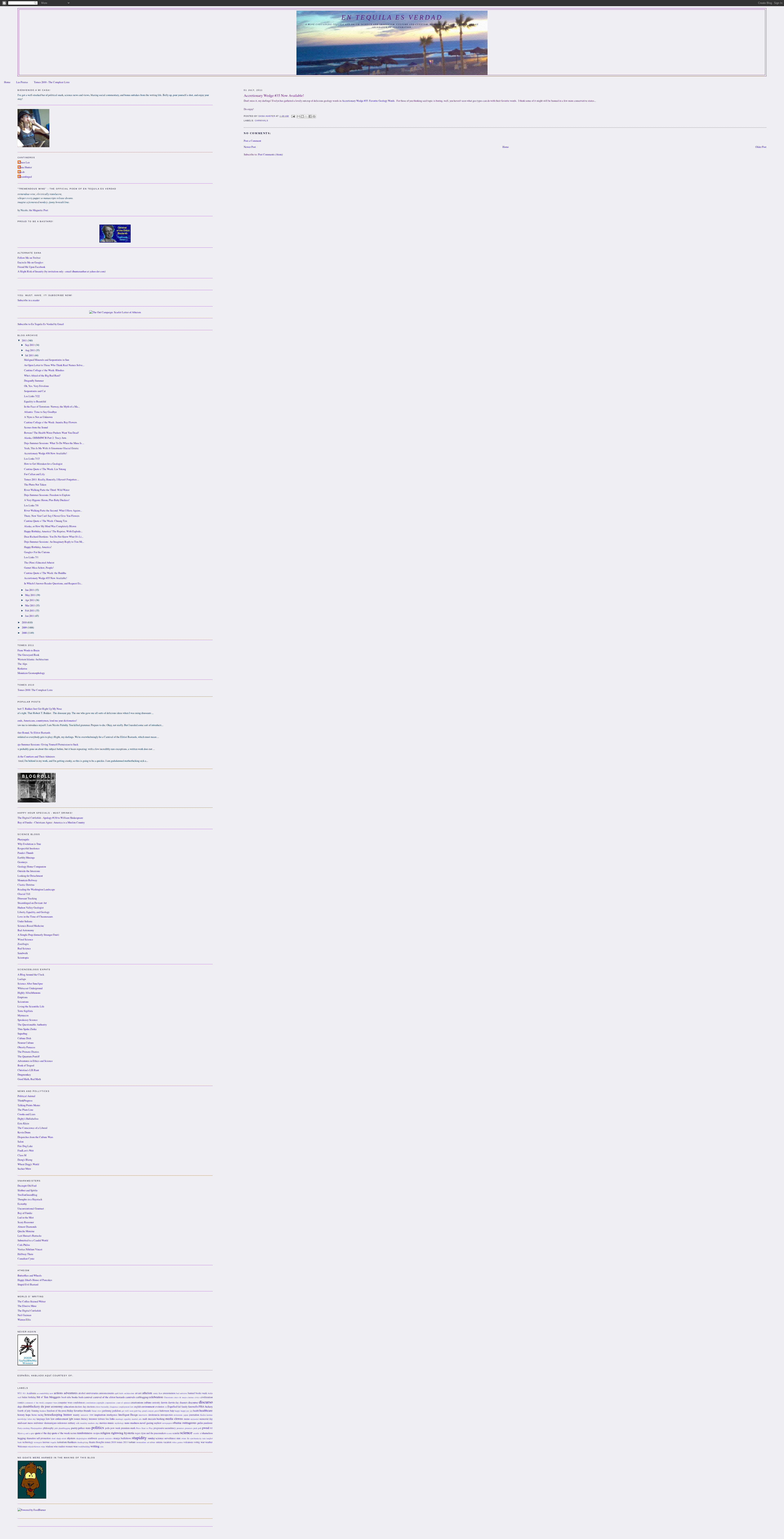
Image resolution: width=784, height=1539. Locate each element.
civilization (206, 1397)
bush (81, 1397)
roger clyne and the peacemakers (150, 1433)
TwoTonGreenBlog (27, 1195)
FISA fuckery (206, 1406)
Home (7, 82)
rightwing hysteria (122, 1433)
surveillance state (172, 1438)
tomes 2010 (110, 1442)
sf (200, 1433)
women (69, 1446)
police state (84, 1428)
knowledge (22, 1419)
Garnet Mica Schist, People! (39, 567)
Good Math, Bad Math (29, 1079)
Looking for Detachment (30, 876)
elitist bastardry (102, 1406)
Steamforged (25, 176)
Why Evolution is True (29, 844)
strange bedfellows (122, 1438)
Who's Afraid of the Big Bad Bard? (42, 375)
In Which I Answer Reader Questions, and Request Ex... (53, 583)
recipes (96, 1433)
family (185, 1406)
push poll (197, 1428)
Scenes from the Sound (36, 427)
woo (75, 1446)
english (137, 1406)
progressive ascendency (165, 1428)
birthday (32, 1397)
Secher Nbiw (24, 1168)
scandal (176, 1433)
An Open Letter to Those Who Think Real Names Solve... (54, 365)
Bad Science (24, 948)
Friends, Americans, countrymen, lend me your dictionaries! (45, 720)
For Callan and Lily (34, 474)
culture (147, 1402)
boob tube (66, 1397)
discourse (193, 1402)
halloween (164, 1410)
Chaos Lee (24, 162)
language (41, 1418)
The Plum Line (25, 1109)
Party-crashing (24, 1428)
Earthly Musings (26, 857)
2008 (24, 633)
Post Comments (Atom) (270, 154)
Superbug (22, 1033)
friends (87, 1410)
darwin (164, 1402)
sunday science (156, 1438)
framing (35, 1410)
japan (186, 1414)
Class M (22, 1155)
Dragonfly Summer (34, 380)
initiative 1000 (87, 1414)
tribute (152, 1442)
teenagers (38, 1442)
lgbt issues (74, 1419)
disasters (183, 1402)
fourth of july (24, 1410)
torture (132, 1442)
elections (91, 1406)
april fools (119, 1393)
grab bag (137, 1410)
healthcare (206, 1410)
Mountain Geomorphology (31, 673)
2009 (24, 627)
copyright (100, 1402)
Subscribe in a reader (28, 300)
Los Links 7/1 (31, 557)
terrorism (62, 1442)
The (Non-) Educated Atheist (39, 562)
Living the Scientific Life (31, 1006)
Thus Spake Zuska (27, 1029)
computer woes (65, 1402)
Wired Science (25, 939)
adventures (71, 1393)
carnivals (261, 120)
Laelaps (22, 979)
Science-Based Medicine (31, 926)
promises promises (185, 1428)
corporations (110, 1402)
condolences (79, 1402)
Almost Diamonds (27, 1226)
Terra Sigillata (25, 1011)
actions (58, 1393)
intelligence (112, 1414)
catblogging (142, 1397)
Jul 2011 (29, 355)
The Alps (22, 664)
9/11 (20, 1393)
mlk (77, 1423)
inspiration (100, 1415)
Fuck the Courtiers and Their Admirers (34, 756)
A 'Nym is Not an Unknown (38, 417)
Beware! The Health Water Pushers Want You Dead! (51, 432)
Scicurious (23, 1001)
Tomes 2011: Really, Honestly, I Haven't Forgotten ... (51, 479)
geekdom (116, 1410)
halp (172, 1410)
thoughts (100, 1442)
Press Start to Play (144, 1428)
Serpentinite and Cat (35, 391)
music (111, 1423)
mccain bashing (156, 1419)
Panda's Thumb (25, 853)
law (48, 1419)
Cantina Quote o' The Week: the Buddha (45, 573)
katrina (210, 1414)
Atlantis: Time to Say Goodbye (40, 412)
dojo (20, 1406)
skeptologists (81, 1438)
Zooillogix (23, 944)
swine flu (185, 1438)
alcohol (81, 1393)
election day (80, 1406)
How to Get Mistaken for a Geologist (43, 463)
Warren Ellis (24, 1319)
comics (21, 1402)
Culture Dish (24, 1038)
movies (103, 1423)
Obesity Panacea (26, 1047)
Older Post (760, 147)
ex (166, 1406)
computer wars (51, 1402)
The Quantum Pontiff (29, 1056)
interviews (143, 1414)
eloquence (114, 1406)
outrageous (189, 1423)
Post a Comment (252, 141)
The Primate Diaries (28, 1051)
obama (177, 1423)
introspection (166, 1414)
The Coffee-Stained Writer (32, 1301)
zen (101, 1446)
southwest (92, 1438)
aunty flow (157, 1393)
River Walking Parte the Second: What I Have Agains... (53, 510)
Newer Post (250, 147)
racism (73, 1433)
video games (177, 1442)
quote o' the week (61, 1433)
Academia (31, 1393)
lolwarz (101, 1418)
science (186, 1432)
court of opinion (123, 1402)
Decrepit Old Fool (27, 1185)
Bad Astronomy (26, 930)
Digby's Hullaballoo (28, 1118)
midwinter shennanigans (45, 1422)
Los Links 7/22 (32, 396)
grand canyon (148, 1410)
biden (24, 1397)
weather (209, 1442)
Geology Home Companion (32, 866)
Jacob (21, 172)
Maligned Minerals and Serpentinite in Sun (46, 360)
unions (159, 1442)
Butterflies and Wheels (30, 1275)
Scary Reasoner (26, 1222)
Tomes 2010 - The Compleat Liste (52, 82)
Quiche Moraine (26, 1231)
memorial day (206, 1418)
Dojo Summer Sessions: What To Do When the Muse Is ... (54, 443)
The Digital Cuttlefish (29, 1310)
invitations (178, 1414)
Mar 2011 (30, 605)
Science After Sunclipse (30, 983)
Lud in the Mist (26, 1217)
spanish (101, 1438)
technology (27, 1442)
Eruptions (23, 997)
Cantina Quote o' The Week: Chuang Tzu (45, 521)
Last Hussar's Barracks (29, 1235)
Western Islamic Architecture (33, 659)
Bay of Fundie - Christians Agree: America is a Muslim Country (51, 822)
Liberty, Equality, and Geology (33, 912)
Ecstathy (22, 1204)
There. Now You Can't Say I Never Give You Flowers (51, 516)
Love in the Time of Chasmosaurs (35, 916)
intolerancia (153, 1414)
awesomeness (169, 1393)
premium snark (128, 1428)
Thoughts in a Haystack (30, 1199)
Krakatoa (22, 668)
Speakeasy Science (28, 1020)
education (69, 1406)
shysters (71, 1438)
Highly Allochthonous (29, 992)
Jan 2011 (30, 616)
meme (187, 1418)
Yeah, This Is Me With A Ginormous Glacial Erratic (51, 448)
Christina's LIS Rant (28, 1070)
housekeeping (53, 1414)
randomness (84, 1433)
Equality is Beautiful (35, 401)
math (145, 1418)
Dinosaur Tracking (27, 898)
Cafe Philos (24, 1245)
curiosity (156, 1402)
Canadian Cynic (26, 1258)
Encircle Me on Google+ (30, 262)
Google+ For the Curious (37, 552)
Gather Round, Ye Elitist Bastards (32, 732)
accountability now (45, 1393)
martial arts (137, 1419)
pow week (115, 1428)
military (71, 1422)
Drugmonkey (24, 1074)
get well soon (127, 1410)
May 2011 (30, 595)
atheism (147, 1393)
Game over (96, 1410)
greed (156, 1410)
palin (200, 1423)
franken (43, 1410)
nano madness (132, 1423)
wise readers (59, 1446)
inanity (76, 1414)
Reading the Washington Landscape (36, 889)
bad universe (181, 1393)
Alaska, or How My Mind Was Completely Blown (50, 526)
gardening (106, 1410)
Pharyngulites (36, 1428)
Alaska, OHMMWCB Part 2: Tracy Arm (45, 438)
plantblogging (64, 1428)
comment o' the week (34, 1402)
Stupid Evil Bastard (28, 1284)
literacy (84, 1418)
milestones (62, 1422)
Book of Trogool (26, 1065)
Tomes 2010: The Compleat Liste (35, 690)
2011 (24, 340)
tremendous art (142, 1442)
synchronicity (196, 1438)
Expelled (172, 1406)
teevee (46, 1442)
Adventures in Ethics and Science (35, 1061)
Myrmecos (23, 1015)
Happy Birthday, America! (38, 547)
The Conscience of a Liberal (32, 1128)
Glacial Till (24, 894)
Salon (20, 1141)
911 (24, 1393)
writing (94, 1446)
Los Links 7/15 (32, 458)
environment (148, 1406)
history (21, 1415)
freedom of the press (56, 1410)
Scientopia (23, 957)
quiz (32, 1433)
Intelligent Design (128, 1415)
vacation (167, 1442)
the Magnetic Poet (38, 210)
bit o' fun (42, 1397)
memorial (194, 1419)
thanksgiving (82, 1442)
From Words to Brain (28, 650)
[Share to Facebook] (310, 116)
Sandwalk (23, 953)
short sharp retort (58, 1438)
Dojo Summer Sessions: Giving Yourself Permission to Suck (47, 744)
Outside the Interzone (29, 871)
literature (93, 1418)
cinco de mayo (180, 1397)
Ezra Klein (23, 1123)
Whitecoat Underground (30, 988)
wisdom (49, 1446)
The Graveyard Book (28, 655)
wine (43, 1446)
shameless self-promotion (39, 1438)
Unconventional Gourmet (31, 1208)
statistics (108, 1438)
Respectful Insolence (29, 848)
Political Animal (26, 1096)
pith (56, 1428)
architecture (129, 1393)
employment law (126, 1406)
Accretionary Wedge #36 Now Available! (45, 453)
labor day (32, 1419)
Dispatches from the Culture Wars (35, 1137)
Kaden (203, 1414)
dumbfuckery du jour (36, 1406)
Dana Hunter (25, 167)
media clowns (174, 1419)
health (196, 1410)
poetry (74, 1428)
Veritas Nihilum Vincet (30, 1249)
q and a (26, 1433)
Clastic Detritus (26, 884)
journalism (194, 1414)
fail (179, 1406)
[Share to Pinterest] (314, 116)
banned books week (197, 1393)
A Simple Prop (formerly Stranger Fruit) (38, 935)
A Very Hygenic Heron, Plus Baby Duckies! (46, 500)
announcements (106, 1393)
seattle (196, 1433)
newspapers (167, 1423)
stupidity (139, 1437)
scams (169, 1433)
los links (110, 1419)
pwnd (205, 1428)
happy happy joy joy (183, 1410)
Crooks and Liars (26, 1114)
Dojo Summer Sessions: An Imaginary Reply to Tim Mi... (54, 541)
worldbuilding (84, 1446)
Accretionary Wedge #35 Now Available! (45, 578)
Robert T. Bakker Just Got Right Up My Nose (38, 708)
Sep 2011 (30, 345)
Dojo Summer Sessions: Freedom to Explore (47, 495)
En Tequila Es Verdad (392, 17)
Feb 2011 (30, 610)
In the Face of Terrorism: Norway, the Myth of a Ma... (52, 406)
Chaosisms (168, 1397)
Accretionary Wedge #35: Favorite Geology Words (368, 100)
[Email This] (298, 116)
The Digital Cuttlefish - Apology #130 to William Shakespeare (50, 818)
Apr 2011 (30, 600)
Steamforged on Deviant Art (32, 903)
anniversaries (92, 1393)
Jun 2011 (30, 590)
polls (107, 1428)
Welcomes (22, 1446)
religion (105, 1433)
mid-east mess (25, 1423)
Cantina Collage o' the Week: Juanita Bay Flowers (50, 422)
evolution (159, 1406)
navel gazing (146, 1423)
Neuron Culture (26, 1043)
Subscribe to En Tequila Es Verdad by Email (41, 324)
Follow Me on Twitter (29, 257)
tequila (53, 1442)
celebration (156, 1397)
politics (97, 1427)
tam (204, 1438)
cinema (190, 1397)
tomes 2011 (122, 1442)
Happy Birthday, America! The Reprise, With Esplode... (53, 531)
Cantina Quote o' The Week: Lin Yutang (45, 469)
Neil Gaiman (24, 1315)
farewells (193, 1406)
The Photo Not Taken (35, 484)
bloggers (54, 1397)
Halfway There (25, 1254)
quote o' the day (43, 1433)
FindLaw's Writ (26, 1150)
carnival (88, 1397)
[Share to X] (306, 116)
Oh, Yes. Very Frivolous (36, 386)
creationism (137, 1402)
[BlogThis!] (302, 116)
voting (197, 1442)
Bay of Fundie (25, 1213)
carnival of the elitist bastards (109, 1397)
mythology (119, 1423)
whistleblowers (34, 1446)
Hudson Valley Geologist (31, 907)
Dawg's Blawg (25, 1159)
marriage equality (123, 1419)
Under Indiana (25, 921)
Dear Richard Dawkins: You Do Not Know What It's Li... (53, 536)
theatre (92, 1442)
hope (28, 1415)
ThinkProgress (25, 1100)
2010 (24, 622)
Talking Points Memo (29, 1105)
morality (83, 1423)
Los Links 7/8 (31, 505)
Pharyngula (23, 839)
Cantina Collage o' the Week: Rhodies (44, 370)
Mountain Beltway (27, 880)
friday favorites (75, 1410)
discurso (206, 1402)
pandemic (208, 1422)
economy (57, 1406)
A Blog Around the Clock (31, 974)
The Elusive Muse (27, 1306)
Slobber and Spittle (28, 1190)
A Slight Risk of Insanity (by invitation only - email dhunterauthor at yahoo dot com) (62, 271)
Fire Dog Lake (25, 1146)
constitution (91, 1402)
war (203, 1442)
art (136, 1393)
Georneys (22, 862)
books (75, 1397)
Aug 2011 (30, 350)
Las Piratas (22, 82)
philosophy (48, 1428)
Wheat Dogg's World (28, 1164)
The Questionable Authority (32, 1024)
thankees (72, 1442)
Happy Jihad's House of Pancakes (35, 1280)
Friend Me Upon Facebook (31, 267)
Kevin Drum (24, 1132)
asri (139, 1393)
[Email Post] (293, 116)
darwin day (173, 1402)
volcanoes (188, 1442)
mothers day (93, 1423)
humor (67, 1414)
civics (197, 1397)
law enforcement (59, 1419)
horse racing (38, 1414)
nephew (157, 1422)
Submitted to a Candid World (33, 1240)
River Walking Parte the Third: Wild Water (46, 490)
